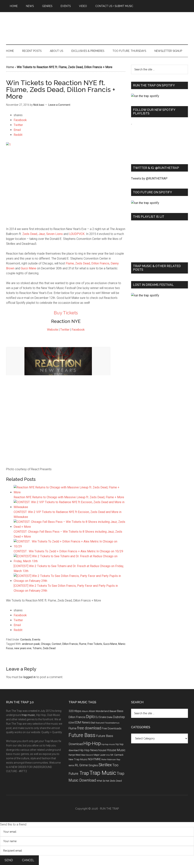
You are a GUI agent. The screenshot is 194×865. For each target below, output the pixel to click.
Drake (109, 717)
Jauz (41, 234)
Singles (93, 765)
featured (100, 722)
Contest (56, 643)
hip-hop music (108, 744)
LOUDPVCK (76, 234)
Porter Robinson (108, 759)
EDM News (82, 722)
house (102, 750)
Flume (70, 263)
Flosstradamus (112, 722)
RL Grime (81, 765)
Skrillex (105, 764)
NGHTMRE (94, 759)
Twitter (65, 329)
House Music (116, 750)
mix (108, 755)
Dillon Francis (100, 263)
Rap (118, 759)
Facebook (78, 329)
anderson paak (31, 643)
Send (9, 860)
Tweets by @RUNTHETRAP (149, 178)
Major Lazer (100, 754)
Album (85, 711)
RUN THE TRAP (109, 808)
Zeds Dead (29, 234)
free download (89, 728)
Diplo (90, 716)
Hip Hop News (88, 750)
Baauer (113, 711)
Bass (120, 711)
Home (10, 67)
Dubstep (119, 717)
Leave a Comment (59, 104)
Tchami (37, 648)
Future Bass (82, 735)
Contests (25, 639)
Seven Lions (54, 234)
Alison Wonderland (99, 711)
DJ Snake (100, 717)
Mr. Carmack (116, 754)
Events (36, 639)
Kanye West (75, 754)
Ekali (93, 722)
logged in (29, 677)
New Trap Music (78, 759)
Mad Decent (87, 755)
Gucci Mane (28, 268)
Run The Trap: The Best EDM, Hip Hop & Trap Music (97, 24)
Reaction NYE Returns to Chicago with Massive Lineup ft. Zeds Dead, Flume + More (69, 497)
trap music (28, 715)
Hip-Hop (92, 743)
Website (52, 329)
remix (71, 765)
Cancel (28, 860)
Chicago (46, 643)
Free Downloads (111, 728)
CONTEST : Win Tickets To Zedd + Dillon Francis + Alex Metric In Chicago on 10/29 (68, 551)
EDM (71, 722)
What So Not (103, 780)
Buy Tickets (66, 313)
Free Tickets (95, 643)
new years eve (22, 648)
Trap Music (102, 773)
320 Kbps (75, 711)
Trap (84, 773)
